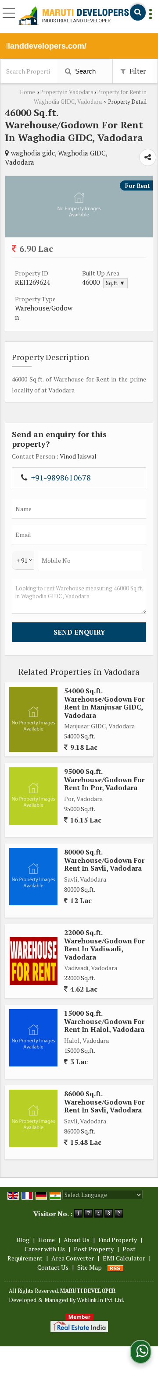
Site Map (89, 1267)
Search (84, 71)
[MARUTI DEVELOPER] (73, 16)
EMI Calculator (124, 1258)
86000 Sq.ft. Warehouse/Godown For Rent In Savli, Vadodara (104, 1101)
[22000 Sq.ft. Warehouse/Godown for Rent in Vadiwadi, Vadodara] (33, 961)
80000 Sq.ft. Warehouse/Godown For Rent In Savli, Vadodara (104, 859)
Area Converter (72, 1258)
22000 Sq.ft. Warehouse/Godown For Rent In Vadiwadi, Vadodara (104, 944)
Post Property (94, 1249)
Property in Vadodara (66, 92)
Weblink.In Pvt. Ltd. (100, 1300)
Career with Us (45, 1249)
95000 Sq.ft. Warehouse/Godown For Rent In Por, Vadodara (104, 779)
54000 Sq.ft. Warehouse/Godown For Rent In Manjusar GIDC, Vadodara (104, 702)
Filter (137, 71)
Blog (22, 1240)
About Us (77, 1240)
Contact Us (52, 1267)
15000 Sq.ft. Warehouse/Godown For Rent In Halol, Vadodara (104, 1021)
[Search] (138, 12)
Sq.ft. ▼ (115, 283)
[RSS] (115, 1267)
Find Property (117, 1240)
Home (27, 92)
